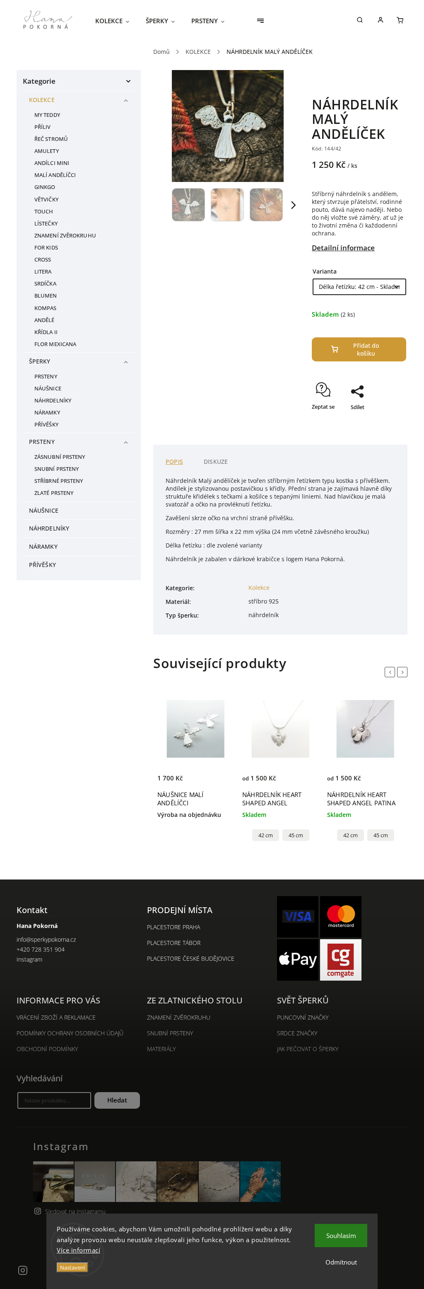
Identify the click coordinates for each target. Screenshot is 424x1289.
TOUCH (43, 211)
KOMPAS (45, 308)
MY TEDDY (47, 115)
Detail (250, 771)
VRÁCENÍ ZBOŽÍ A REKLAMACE (56, 1017)
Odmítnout (341, 1262)
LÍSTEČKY (46, 223)
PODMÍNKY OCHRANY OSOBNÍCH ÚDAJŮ (70, 1033)
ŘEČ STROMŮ (51, 139)
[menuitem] (116, 20)
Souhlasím (341, 1235)
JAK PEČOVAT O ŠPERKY (307, 1049)
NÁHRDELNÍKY (52, 400)
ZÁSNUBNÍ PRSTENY (59, 456)
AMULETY (46, 151)
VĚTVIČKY (46, 199)
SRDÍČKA (45, 283)
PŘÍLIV (42, 127)
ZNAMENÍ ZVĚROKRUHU (65, 235)
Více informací (78, 1250)
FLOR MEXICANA (55, 344)
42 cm (265, 835)
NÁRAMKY (47, 412)
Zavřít (380, 421)
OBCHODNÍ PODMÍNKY (47, 1049)
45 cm (296, 835)
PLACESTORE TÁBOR (173, 943)
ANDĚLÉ (44, 320)
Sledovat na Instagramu (75, 1211)
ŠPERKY (40, 361)
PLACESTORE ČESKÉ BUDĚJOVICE (190, 958)
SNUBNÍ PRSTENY (56, 468)
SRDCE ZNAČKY (297, 1033)
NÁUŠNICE (47, 388)
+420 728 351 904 (41, 949)
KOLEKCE (42, 100)
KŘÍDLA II (46, 332)
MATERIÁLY (161, 1049)
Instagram (29, 959)
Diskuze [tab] (216, 461)
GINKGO (44, 187)
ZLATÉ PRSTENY (53, 493)
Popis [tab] (174, 461)
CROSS (42, 259)
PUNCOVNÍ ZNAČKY (302, 1017)
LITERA (43, 271)
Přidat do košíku (366, 349)
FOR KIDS (46, 247)
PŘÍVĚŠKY (46, 424)
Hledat (117, 1100)
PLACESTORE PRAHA (173, 927)
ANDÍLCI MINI (51, 163)
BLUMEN (45, 295)
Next (403, 672)
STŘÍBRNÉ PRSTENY (58, 481)
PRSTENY (45, 376)
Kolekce (259, 587)
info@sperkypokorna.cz (46, 939)
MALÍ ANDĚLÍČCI (55, 175)
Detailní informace (343, 247)
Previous (391, 672)
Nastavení (72, 1267)
